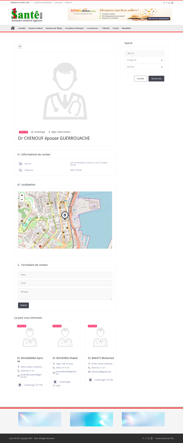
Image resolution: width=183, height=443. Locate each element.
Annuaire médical (35, 28)
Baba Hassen (64, 132)
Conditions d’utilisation (43, 3)
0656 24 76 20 (62, 368)
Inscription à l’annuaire (74, 28)
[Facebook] (167, 2)
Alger (53, 132)
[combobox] (144, 60)
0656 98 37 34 (27, 371)
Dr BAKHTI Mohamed (101, 358)
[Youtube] (169, 2)
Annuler (140, 78)
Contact (116, 28)
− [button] (22, 199)
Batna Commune (34, 367)
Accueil (13, 28)
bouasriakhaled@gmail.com (66, 372)
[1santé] (26, 14)
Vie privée (58, 3)
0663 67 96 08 (75, 170)
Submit (23, 305)
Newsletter (126, 28)
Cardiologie (39, 132)
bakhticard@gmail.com (101, 372)
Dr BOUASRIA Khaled (65, 358)
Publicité (68, 3)
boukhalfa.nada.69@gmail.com (31, 376)
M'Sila (94, 364)
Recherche (156, 78)
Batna (23, 367)
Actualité (21, 28)
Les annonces (92, 28)
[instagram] (172, 2)
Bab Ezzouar (67, 364)
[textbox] (144, 60)
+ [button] (22, 195)
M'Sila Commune (105, 364)
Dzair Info (170, 438)
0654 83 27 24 (98, 368)
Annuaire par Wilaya (54, 28)
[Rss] (164, 2)
